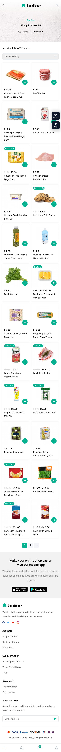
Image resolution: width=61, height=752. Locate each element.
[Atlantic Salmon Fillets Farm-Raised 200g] (16, 75)
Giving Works (8, 692)
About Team (8, 647)
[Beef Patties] (45, 75)
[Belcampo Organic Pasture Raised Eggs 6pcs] (16, 114)
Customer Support (11, 642)
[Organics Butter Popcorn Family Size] (45, 433)
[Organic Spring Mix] (16, 433)
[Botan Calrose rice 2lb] (45, 114)
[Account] (56, 747)
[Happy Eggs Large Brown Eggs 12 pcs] (45, 315)
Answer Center (9, 686)
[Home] (21, 747)
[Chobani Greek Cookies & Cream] (16, 197)
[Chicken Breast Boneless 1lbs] (45, 157)
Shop (4, 672)
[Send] (55, 718)
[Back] (4, 5)
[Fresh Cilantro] (16, 276)
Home (25, 31)
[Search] (57, 5)
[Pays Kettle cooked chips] (45, 512)
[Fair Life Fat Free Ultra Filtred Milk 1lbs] (45, 236)
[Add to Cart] (25, 82)
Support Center (9, 636)
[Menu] (4, 748)
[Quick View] (54, 283)
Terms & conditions (11, 667)
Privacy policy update (13, 661)
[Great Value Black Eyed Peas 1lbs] (16, 315)
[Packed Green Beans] (45, 473)
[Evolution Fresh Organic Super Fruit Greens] (16, 236)
